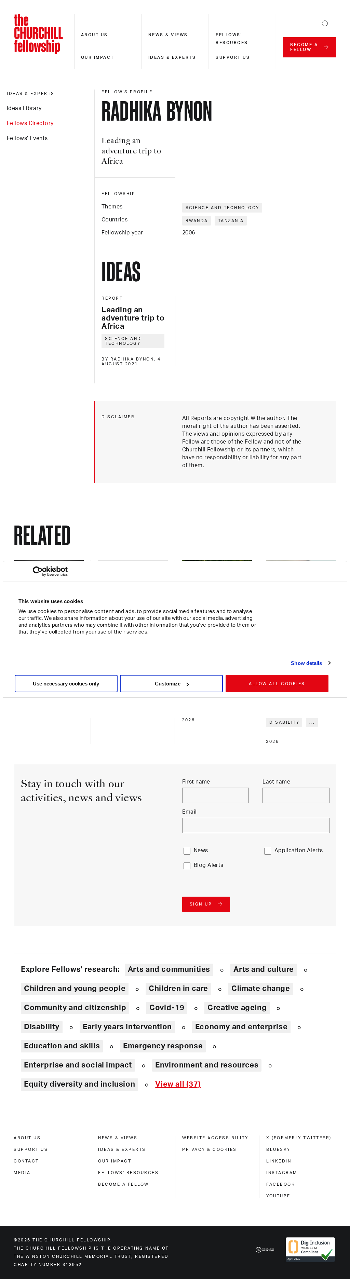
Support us (233, 57)
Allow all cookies (277, 684)
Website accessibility (215, 1138)
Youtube (278, 1196)
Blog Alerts (209, 865)
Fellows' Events (27, 138)
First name (196, 782)
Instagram (281, 1173)
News (201, 850)
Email (189, 812)
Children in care (178, 988)
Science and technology (222, 208)
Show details (306, 663)
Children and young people (74, 988)
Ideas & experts (172, 57)
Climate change (260, 988)
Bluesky (278, 1149)
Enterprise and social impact (78, 1065)
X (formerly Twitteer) (299, 1138)
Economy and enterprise (241, 1027)
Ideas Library (24, 108)
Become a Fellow (123, 1184)
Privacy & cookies (209, 1149)
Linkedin (278, 1161)
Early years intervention (127, 1027)
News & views (168, 35)
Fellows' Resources (128, 1173)
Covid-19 (166, 1007)
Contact (26, 1161)
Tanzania (231, 221)
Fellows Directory (30, 123)
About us (94, 35)
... (312, 722)
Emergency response (163, 1046)
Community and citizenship (75, 1007)
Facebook (280, 1184)
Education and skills (62, 1046)
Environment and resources (206, 1065)
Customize (167, 683)
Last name (276, 782)
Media (22, 1173)
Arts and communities (169, 969)
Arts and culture (263, 969)
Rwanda (197, 221)
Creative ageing (237, 1007)
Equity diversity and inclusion (79, 1084)
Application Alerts (298, 850)
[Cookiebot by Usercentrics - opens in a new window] (38, 571)
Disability (284, 722)
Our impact (97, 57)
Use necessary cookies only (66, 683)
